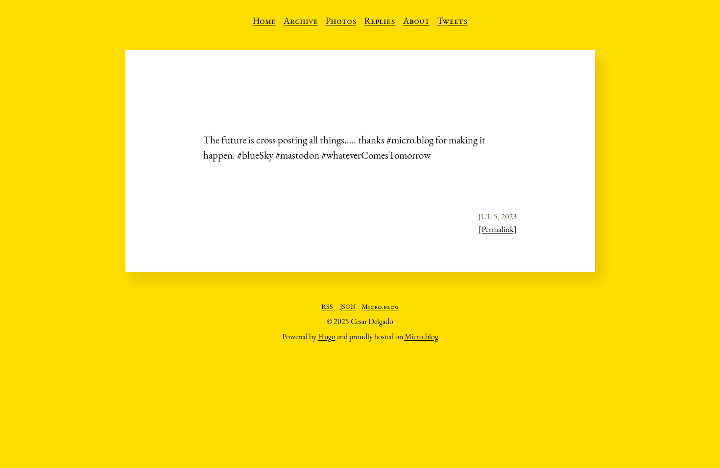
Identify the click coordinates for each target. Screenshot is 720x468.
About (416, 22)
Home (264, 22)
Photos (341, 22)
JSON (348, 307)
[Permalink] (498, 229)
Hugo (327, 336)
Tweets (452, 22)
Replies (379, 22)
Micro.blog (380, 307)
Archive (301, 22)
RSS (327, 307)
